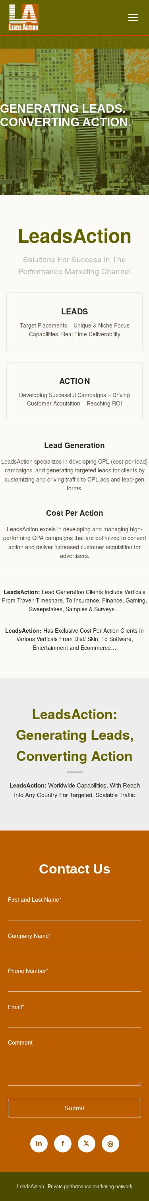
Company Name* (29, 936)
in (39, 1143)
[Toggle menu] (133, 17)
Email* (16, 1007)
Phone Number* (28, 971)
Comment (20, 1042)
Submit (74, 1108)
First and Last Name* (34, 899)
